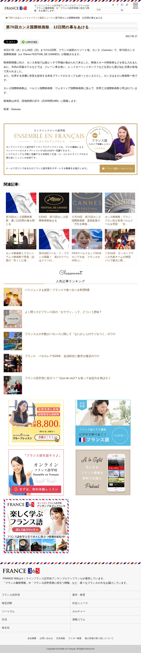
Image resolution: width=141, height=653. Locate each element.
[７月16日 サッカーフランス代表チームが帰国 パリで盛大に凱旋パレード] (120, 239)
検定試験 (7, 603)
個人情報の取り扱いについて (99, 638)
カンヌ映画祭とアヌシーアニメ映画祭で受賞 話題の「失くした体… (20, 257)
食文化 (6, 627)
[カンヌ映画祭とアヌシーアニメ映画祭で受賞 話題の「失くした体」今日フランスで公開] (21, 239)
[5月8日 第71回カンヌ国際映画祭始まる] (54, 203)
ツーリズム (8, 611)
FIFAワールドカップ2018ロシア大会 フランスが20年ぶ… (86, 257)
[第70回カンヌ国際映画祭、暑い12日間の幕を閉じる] (21, 203)
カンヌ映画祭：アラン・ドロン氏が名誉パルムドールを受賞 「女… (119, 220)
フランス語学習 (11, 594)
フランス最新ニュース (42, 18)
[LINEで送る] (29, 41)
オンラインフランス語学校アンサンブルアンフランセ (60, 5)
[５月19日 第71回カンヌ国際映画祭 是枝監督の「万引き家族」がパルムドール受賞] (87, 203)
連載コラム (78, 619)
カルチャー (78, 611)
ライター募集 (75, 638)
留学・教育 (78, 594)
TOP (10, 18)
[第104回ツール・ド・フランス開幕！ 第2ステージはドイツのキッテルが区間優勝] (54, 239)
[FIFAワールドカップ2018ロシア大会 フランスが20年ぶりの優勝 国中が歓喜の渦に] (87, 239)
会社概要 (32, 638)
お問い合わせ (46, 638)
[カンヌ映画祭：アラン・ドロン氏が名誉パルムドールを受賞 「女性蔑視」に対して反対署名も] (120, 203)
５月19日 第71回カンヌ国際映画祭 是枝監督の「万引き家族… (86, 220)
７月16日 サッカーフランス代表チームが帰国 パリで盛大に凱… (119, 257)
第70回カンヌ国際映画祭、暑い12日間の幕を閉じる (20, 220)
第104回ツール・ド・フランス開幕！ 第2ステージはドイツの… (54, 257)
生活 (4, 619)
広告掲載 (60, 638)
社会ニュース (21, 18)
